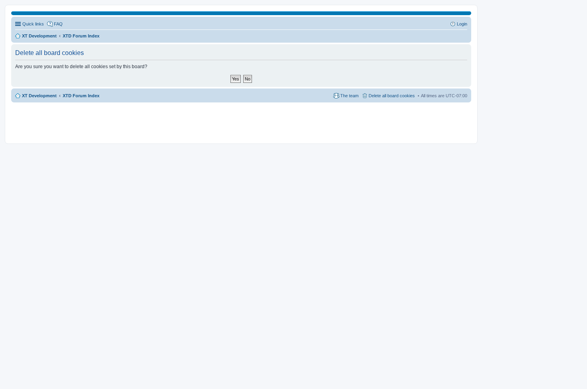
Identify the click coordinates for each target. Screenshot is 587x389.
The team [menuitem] (349, 95)
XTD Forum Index (81, 95)
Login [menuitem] (462, 24)
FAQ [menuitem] (58, 24)
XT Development (39, 95)
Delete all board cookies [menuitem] (392, 95)
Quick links (33, 24)
